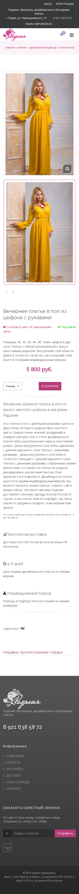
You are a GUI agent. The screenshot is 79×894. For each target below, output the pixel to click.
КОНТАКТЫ (13, 789)
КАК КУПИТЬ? (15, 769)
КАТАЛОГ (22, 47)
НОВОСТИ (13, 763)
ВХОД (47, 4)
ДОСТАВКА (13, 776)
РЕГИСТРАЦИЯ (65, 4)
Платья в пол (66, 47)
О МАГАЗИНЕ (15, 756)
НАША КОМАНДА (17, 782)
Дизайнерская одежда (42, 47)
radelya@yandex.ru (39, 24)
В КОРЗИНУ (50, 386)
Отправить (65, 833)
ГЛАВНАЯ (10, 47)
